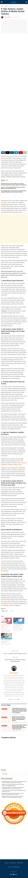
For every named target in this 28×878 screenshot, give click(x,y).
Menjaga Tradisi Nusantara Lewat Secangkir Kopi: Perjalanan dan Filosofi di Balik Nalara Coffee (12, 797)
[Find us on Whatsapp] (16, 874)
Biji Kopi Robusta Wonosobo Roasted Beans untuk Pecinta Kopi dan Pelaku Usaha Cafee (13, 794)
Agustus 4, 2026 (23, 722)
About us (6, 862)
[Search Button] (26, 2)
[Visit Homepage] (14, 2)
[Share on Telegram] (16, 152)
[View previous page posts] (13, 196)
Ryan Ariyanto (8, 17)
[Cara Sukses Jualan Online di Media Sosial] (18, 621)
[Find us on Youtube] (13, 874)
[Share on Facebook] (3, 152)
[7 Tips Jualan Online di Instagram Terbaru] (6, 636)
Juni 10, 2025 (16, 17)
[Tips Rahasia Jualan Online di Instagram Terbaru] (6, 621)
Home (2, 6)
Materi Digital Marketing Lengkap (15, 6)
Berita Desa (4, 717)
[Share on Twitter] (7, 152)
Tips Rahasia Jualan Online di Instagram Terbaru (5, 626)
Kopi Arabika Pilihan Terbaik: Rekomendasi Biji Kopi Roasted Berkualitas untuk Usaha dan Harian (13, 191)
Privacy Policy (20, 862)
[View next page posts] (15, 196)
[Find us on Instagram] (11, 874)
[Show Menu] (1, 2)
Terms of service (12, 862)
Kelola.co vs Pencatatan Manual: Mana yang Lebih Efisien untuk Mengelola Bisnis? (13, 188)
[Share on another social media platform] (25, 152)
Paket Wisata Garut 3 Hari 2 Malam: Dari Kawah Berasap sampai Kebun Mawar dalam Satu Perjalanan (13, 184)
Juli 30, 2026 (22, 730)
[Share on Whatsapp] (12, 152)
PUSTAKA (6, 6)
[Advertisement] (14, 92)
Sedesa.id (4, 156)
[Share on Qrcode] (21, 152)
